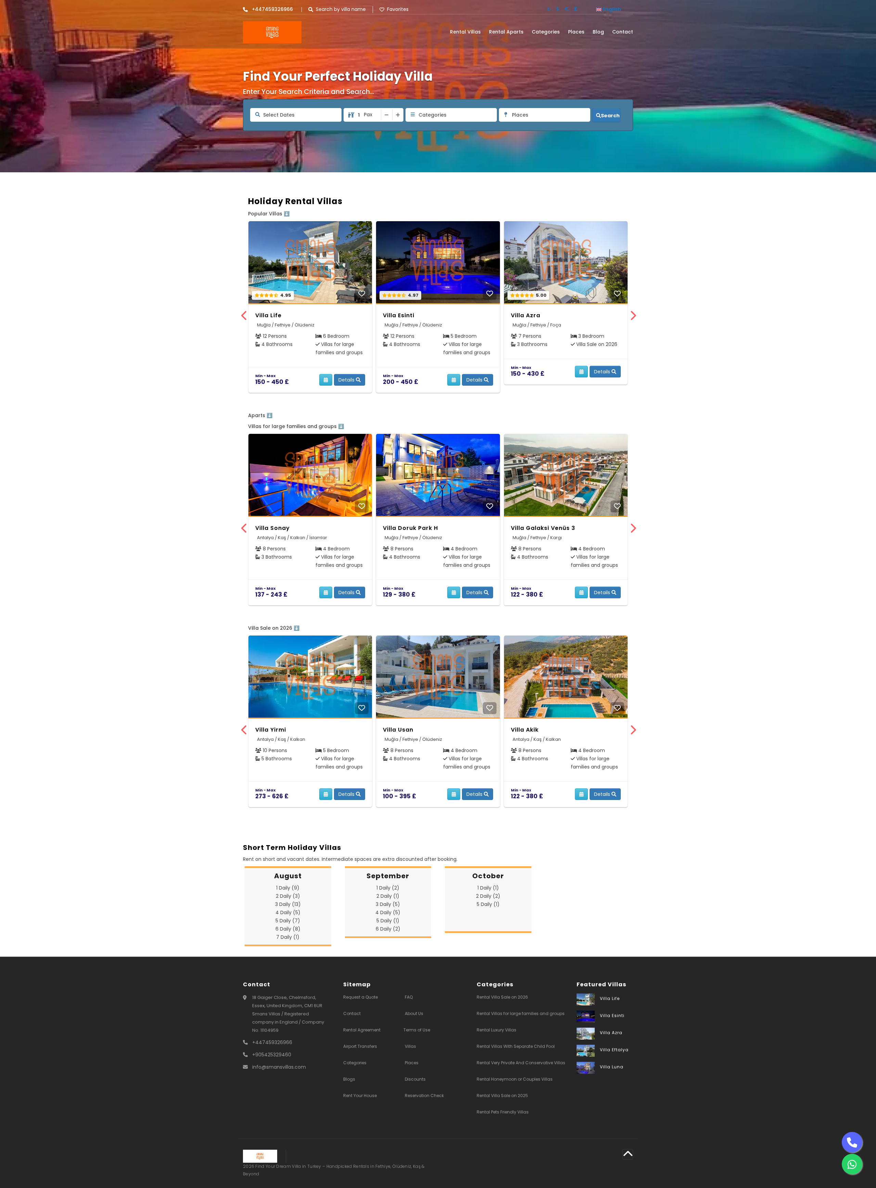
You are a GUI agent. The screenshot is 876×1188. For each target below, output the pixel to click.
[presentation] (243, 316)
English (611, 9)
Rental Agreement (362, 1030)
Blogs (349, 1079)
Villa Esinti (398, 315)
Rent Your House (360, 1095)
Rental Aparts (506, 32)
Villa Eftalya (614, 1050)
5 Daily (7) (287, 920)
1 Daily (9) (287, 887)
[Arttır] (397, 115)
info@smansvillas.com (279, 1067)
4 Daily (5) (287, 912)
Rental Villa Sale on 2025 (502, 1095)
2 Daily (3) (288, 896)
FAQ (409, 997)
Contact (622, 32)
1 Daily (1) (488, 887)
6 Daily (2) (388, 928)
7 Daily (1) (287, 937)
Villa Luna (611, 1067)
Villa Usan (398, 730)
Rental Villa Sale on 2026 (502, 997)
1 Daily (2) (387, 887)
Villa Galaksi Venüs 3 (543, 528)
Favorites (398, 9)
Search (610, 115)
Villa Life (268, 315)
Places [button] (520, 114)
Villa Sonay (272, 528)
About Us (414, 1013)
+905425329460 (271, 1054)
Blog (598, 32)
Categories (546, 32)
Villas (410, 1046)
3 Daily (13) (288, 904)
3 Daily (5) (388, 904)
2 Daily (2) (488, 896)
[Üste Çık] (628, 1154)
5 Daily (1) (387, 920)
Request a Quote (360, 997)
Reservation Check (424, 1095)
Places (576, 32)
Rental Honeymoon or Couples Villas (515, 1079)
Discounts (415, 1079)
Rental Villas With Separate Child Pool (516, 1046)
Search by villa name (341, 9)
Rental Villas (465, 32)
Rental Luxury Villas (496, 1030)
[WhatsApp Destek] (852, 1164)
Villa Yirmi (270, 730)
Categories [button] (432, 114)
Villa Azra (525, 315)
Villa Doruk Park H (410, 528)
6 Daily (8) (287, 928)
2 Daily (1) (387, 896)
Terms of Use (416, 1030)
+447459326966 (272, 1042)
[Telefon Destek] (852, 1142)
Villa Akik (525, 730)
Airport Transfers (360, 1046)
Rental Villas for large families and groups (521, 1013)
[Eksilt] (386, 115)
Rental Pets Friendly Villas (503, 1112)
